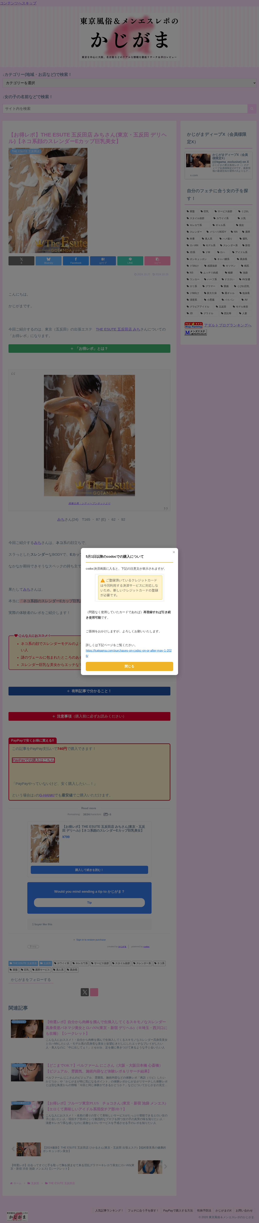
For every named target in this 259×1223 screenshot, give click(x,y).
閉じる (129, 666)
